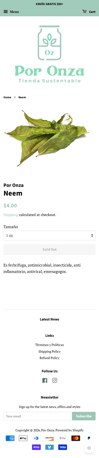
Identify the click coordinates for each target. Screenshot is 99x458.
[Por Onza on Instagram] (54, 381)
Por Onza (47, 430)
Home (7, 97)
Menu (14, 11)
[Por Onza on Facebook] (44, 381)
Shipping (10, 214)
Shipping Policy (49, 351)
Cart (92, 12)
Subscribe (84, 416)
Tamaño (10, 226)
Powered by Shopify (69, 430)
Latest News (49, 319)
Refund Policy (49, 358)
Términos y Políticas (49, 345)
